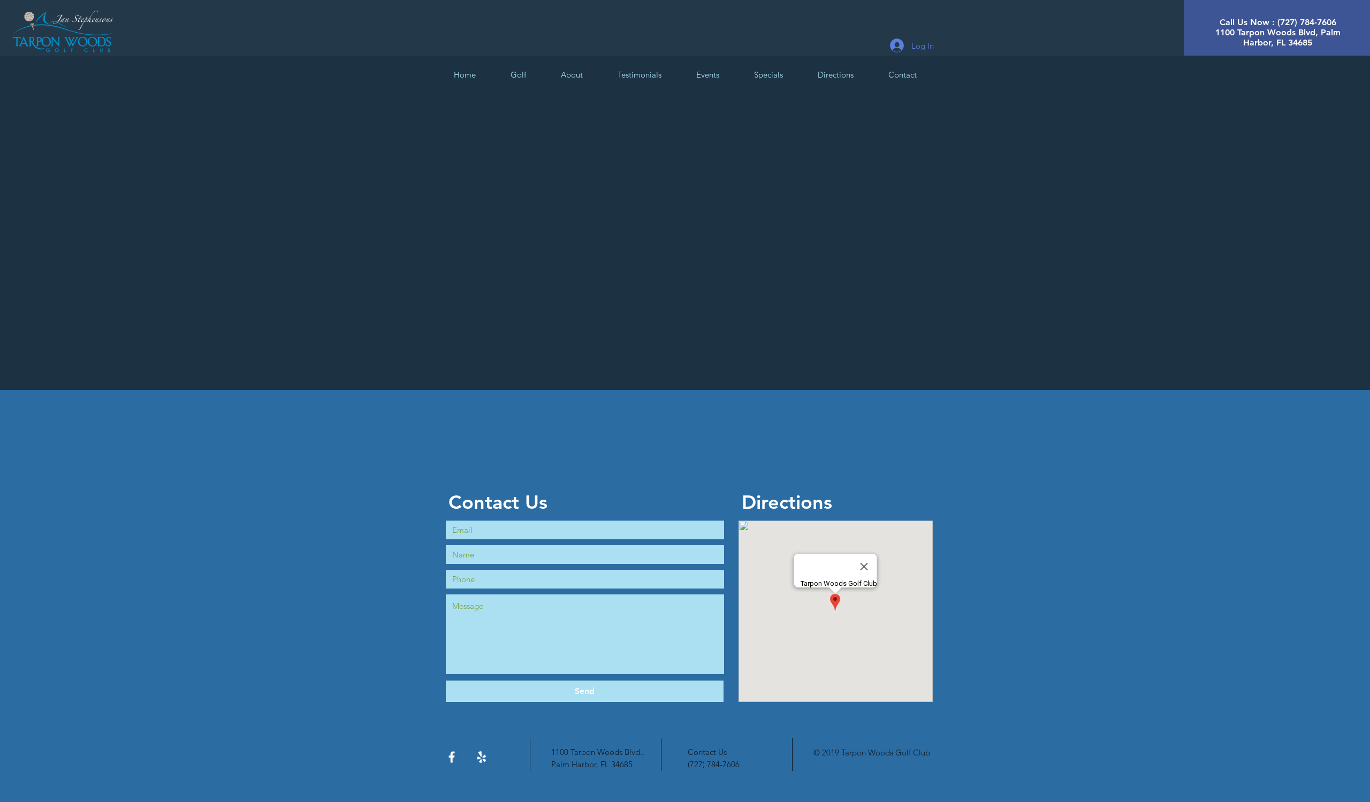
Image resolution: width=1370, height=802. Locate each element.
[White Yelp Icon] (481, 757)
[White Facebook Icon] (451, 757)
